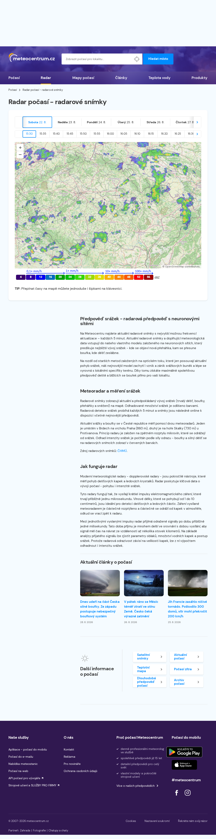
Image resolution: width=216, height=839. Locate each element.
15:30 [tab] (29, 133)
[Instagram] (187, 797)
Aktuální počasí (180, 657)
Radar (46, 77)
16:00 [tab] (110, 133)
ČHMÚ (122, 451)
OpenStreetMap (174, 266)
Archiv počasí (179, 682)
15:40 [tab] (56, 133)
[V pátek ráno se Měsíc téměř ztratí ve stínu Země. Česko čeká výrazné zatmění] (144, 583)
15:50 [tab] (83, 133)
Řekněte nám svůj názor (193, 821)
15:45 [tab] (70, 133)
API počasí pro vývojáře (24, 778)
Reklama (69, 757)
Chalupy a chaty (58, 830)
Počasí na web (18, 771)
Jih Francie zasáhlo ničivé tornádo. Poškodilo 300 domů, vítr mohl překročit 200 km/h (187, 609)
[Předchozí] (19, 122)
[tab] (37, 122)
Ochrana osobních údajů (80, 771)
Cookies (131, 821)
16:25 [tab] (178, 133)
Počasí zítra (183, 669)
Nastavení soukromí (157, 821)
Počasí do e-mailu (20, 757)
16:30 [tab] (191, 133)
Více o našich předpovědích (135, 786)
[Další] (197, 122)
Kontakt (69, 749)
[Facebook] (177, 797)
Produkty (199, 77)
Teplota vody (159, 77)
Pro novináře (72, 764)
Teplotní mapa (143, 669)
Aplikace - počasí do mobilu (27, 749)
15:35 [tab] (43, 133)
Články (121, 77)
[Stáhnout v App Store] (184, 765)
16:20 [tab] (164, 133)
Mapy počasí (83, 77)
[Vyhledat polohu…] (136, 59)
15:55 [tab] (97, 133)
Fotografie (39, 830)
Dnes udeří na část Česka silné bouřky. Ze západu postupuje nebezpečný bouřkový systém (100, 609)
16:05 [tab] (123, 133)
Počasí (14, 77)
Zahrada (25, 830)
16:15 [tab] (151, 133)
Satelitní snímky (143, 657)
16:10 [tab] (137, 133)
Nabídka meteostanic (23, 764)
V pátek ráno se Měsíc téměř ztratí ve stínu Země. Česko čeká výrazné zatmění (141, 609)
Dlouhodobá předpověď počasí (146, 682)
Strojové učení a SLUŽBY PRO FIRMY (32, 785)
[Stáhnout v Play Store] (184, 752)
